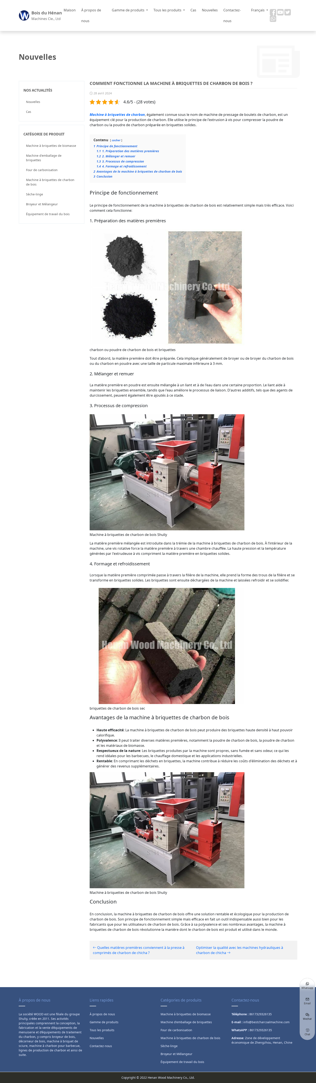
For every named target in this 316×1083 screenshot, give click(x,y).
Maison (70, 10)
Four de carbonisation (42, 170)
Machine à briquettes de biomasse (51, 146)
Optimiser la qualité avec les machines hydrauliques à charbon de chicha (239, 950)
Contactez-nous (232, 15)
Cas (193, 10)
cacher (116, 140)
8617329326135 (261, 1030)
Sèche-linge (34, 194)
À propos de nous (91, 15)
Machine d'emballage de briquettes (43, 157)
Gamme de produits (128, 10)
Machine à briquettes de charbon (117, 114)
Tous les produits (167, 10)
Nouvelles (210, 10)
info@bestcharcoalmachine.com (266, 1022)
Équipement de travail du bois (48, 214)
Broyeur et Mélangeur (42, 204)
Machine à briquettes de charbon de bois (50, 182)
